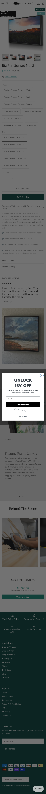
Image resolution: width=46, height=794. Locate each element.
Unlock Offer (23, 404)
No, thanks (23, 416)
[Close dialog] (41, 375)
